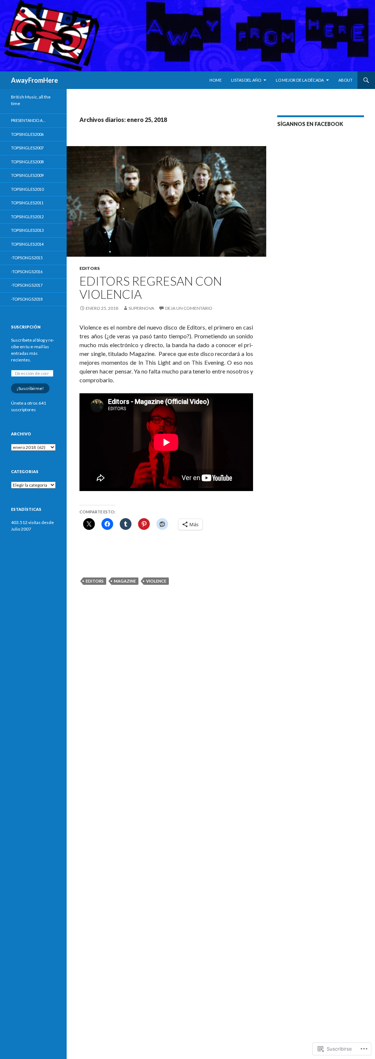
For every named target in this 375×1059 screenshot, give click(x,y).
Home (215, 80)
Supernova (141, 308)
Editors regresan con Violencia (150, 287)
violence (156, 581)
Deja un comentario (188, 308)
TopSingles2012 (27, 216)
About (345, 80)
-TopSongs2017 (26, 285)
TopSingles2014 (27, 244)
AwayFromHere (34, 80)
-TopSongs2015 (26, 257)
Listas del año (246, 80)
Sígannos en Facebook (310, 124)
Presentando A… (28, 120)
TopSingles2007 (27, 147)
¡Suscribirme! (30, 388)
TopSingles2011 (27, 202)
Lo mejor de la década (300, 80)
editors (95, 581)
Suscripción (26, 326)
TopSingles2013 (27, 230)
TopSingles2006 (27, 134)
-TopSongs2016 (26, 271)
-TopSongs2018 (26, 299)
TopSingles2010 (27, 189)
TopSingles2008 (27, 161)
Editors (89, 268)
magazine (125, 581)
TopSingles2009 (27, 175)
